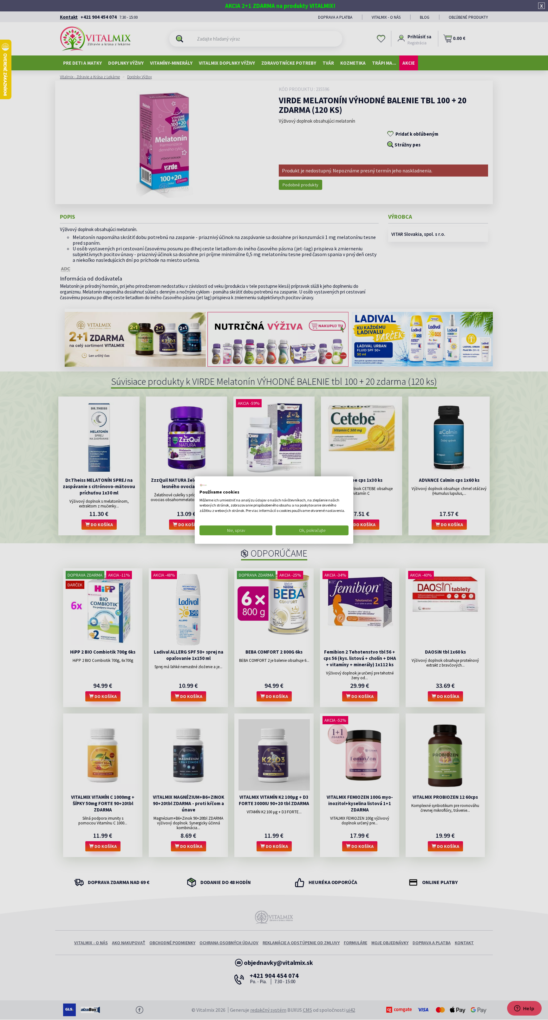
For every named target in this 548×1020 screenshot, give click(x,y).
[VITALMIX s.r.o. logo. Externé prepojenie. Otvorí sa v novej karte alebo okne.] (203, 485)
